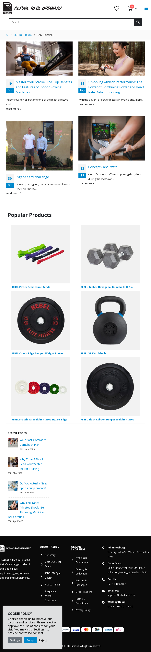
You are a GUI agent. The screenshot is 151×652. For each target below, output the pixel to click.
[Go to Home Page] (7, 35)
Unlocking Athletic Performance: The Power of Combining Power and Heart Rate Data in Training (116, 87)
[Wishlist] (117, 8)
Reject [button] (43, 640)
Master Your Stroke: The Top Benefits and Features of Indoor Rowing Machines (44, 87)
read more (13, 108)
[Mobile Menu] (146, 8)
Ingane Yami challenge (32, 177)
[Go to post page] (39, 58)
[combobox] (71, 22)
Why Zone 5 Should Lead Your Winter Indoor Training (32, 464)
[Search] (138, 22)
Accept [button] (30, 640)
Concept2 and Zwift (102, 167)
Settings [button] (15, 640)
